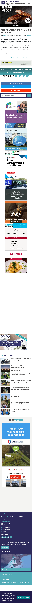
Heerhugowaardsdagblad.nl (13, 1)
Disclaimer (4, 576)
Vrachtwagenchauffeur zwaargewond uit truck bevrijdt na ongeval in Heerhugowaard (21, 360)
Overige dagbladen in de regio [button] (9, 569)
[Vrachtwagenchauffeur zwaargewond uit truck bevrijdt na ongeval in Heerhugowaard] (5, 361)
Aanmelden (5, 547)
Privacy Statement (6, 579)
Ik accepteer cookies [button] (23, 597)
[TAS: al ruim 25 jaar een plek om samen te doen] (5, 412)
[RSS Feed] (11, 537)
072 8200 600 (6, 527)
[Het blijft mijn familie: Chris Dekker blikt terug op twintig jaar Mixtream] (5, 390)
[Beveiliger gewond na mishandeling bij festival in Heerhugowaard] (5, 375)
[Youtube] (8, 537)
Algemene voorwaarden (7, 574)
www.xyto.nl (6, 531)
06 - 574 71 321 (22, 76)
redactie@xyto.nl (7, 529)
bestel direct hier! (18, 50)
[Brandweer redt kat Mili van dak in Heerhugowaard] (5, 397)
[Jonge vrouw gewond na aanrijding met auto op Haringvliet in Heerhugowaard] (5, 383)
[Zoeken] (29, 95)
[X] (5, 537)
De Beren (29, 35)
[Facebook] (2, 537)
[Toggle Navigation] (29, 3)
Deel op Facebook (17, 83)
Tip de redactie (17, 90)
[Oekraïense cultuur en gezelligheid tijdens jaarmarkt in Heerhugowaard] (5, 404)
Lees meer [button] (9, 600)
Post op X (16, 87)
